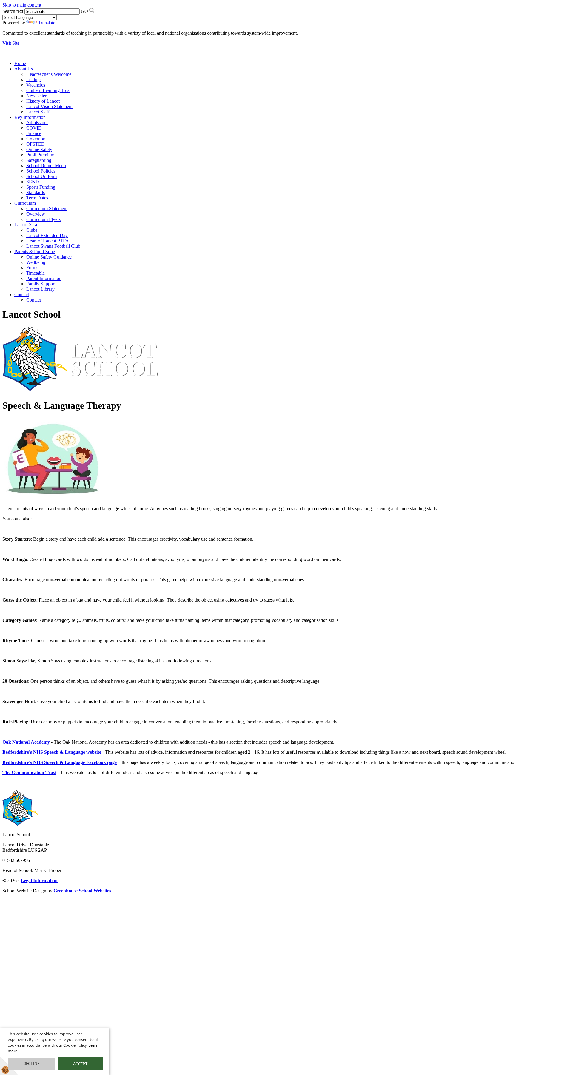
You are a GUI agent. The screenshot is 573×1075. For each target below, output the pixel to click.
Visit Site (10, 43)
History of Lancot (43, 101)
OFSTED (35, 144)
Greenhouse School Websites (82, 890)
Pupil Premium (40, 154)
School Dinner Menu (46, 165)
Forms (32, 267)
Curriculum (25, 203)
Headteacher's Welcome (48, 74)
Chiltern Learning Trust (48, 90)
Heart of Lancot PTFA (47, 240)
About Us (23, 68)
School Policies (40, 170)
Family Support (41, 283)
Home (20, 63)
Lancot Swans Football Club (53, 246)
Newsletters (37, 95)
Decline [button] (31, 1063)
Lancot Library (40, 289)
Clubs (31, 230)
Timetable (35, 273)
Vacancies (35, 84)
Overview (35, 213)
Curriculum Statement (46, 208)
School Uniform (41, 176)
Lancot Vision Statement (49, 106)
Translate (46, 22)
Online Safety (39, 149)
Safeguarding (38, 160)
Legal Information (39, 880)
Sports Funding (40, 187)
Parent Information (43, 278)
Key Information (30, 117)
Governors (36, 138)
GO (84, 11)
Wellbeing (35, 262)
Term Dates (37, 197)
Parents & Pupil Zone (34, 251)
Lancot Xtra (25, 224)
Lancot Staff (38, 111)
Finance (33, 133)
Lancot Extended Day (47, 235)
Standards (35, 192)
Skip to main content (21, 4)
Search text (12, 11)
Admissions (37, 122)
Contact (21, 294)
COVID (34, 127)
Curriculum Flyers (43, 219)
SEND (32, 181)
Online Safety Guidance (49, 256)
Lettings (33, 79)
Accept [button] (80, 1063)
